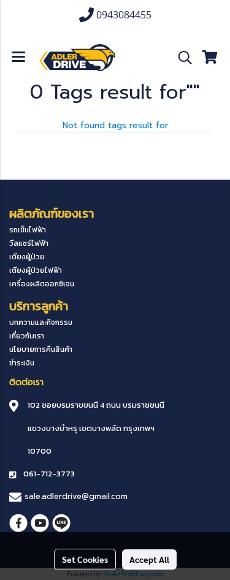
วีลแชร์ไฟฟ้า (28, 243)
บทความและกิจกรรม (40, 322)
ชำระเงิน (21, 362)
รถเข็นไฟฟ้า (27, 229)
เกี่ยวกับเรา (26, 336)
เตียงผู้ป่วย (27, 256)
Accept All (149, 559)
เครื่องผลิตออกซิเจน (41, 283)
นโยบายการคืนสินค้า (40, 349)
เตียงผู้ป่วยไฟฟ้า (35, 270)
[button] (181, 57)
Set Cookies (85, 559)
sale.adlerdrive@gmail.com (76, 496)
